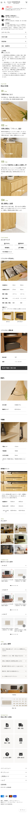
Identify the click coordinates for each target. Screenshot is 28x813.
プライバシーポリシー (14, 800)
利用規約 (6, 800)
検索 (2, 800)
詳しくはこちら (6, 52)
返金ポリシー (3, 802)
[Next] (24, 577)
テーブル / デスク (11, 802)
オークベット (20, 802)
